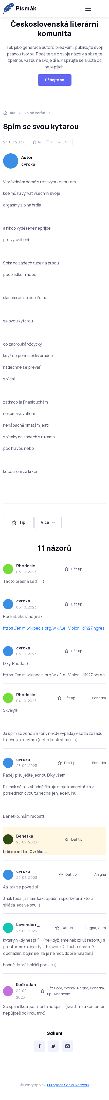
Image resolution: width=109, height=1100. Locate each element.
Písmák (26, 8)
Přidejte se (54, 79)
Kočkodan (26, 984)
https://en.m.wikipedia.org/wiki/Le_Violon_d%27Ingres (54, 628)
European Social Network (68, 1084)
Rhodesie (25, 566)
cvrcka (28, 164)
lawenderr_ (28, 924)
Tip (22, 522)
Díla (12, 112)
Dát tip (76, 569)
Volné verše (34, 112)
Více (45, 522)
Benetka (24, 836)
